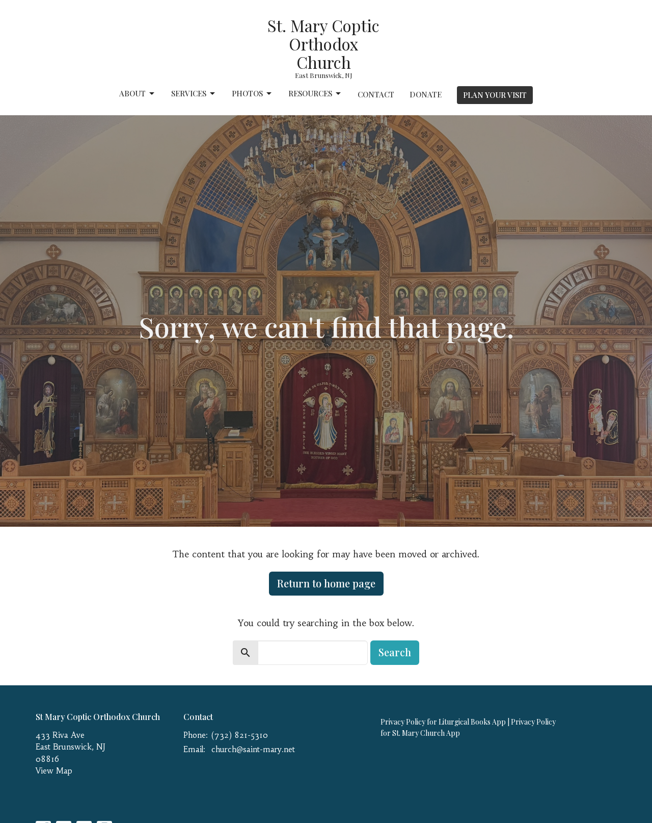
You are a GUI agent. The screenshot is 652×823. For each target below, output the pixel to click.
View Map (54, 771)
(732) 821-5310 (239, 735)
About (132, 93)
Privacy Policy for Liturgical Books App (443, 722)
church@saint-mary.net (253, 749)
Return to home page (326, 583)
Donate (426, 94)
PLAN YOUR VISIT (495, 95)
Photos (247, 93)
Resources (310, 93)
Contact (376, 94)
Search (394, 652)
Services (188, 93)
